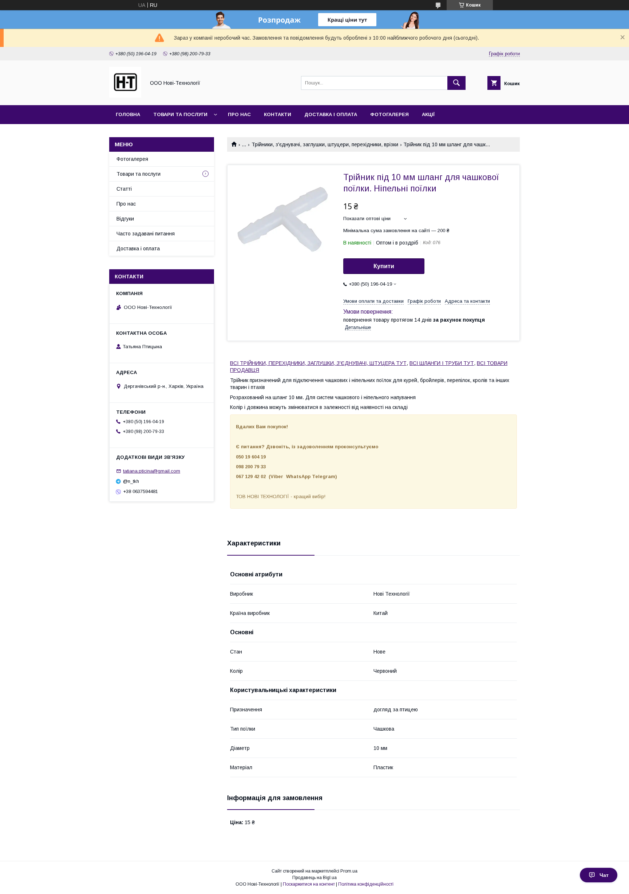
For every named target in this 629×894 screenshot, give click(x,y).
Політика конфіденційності (365, 884)
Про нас (239, 114)
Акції (428, 114)
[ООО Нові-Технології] (125, 96)
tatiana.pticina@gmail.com (151, 471)
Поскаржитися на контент (309, 884)
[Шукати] (456, 83)
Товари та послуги (180, 114)
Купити (383, 266)
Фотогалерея (389, 114)
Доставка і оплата (330, 114)
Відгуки (125, 219)
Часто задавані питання (145, 234)
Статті (124, 189)
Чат (604, 875)
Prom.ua (348, 871)
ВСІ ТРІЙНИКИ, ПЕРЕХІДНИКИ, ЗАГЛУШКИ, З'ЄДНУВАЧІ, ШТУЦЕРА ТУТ (318, 363)
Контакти (277, 114)
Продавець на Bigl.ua (314, 877)
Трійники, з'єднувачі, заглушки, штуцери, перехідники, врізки (325, 144)
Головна (128, 114)
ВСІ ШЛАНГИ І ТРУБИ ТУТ (442, 363)
